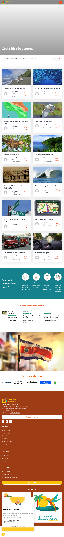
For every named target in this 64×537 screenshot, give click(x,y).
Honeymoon (8, 441)
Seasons (6, 455)
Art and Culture (16, 59)
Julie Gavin (47, 310)
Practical (6, 458)
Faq (5, 461)
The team (7, 471)
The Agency (6, 467)
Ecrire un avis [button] (13, 320)
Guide (6, 436)
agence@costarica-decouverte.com (14, 408)
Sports (6, 438)
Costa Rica (6, 59)
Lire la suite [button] (26, 322)
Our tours (5, 426)
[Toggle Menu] (60, 2)
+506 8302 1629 (10, 411)
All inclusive (8, 433)
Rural (5, 447)
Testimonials (8, 474)
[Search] (59, 58)
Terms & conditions (10, 477)
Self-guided (7, 430)
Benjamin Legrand (29, 310)
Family (6, 444)
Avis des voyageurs (29, 59)
